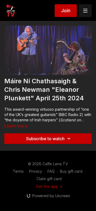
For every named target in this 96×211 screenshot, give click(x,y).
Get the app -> (49, 186)
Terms (18, 171)
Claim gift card (49, 178)
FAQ (51, 171)
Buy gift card (71, 171)
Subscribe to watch (45, 138)
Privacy (35, 171)
